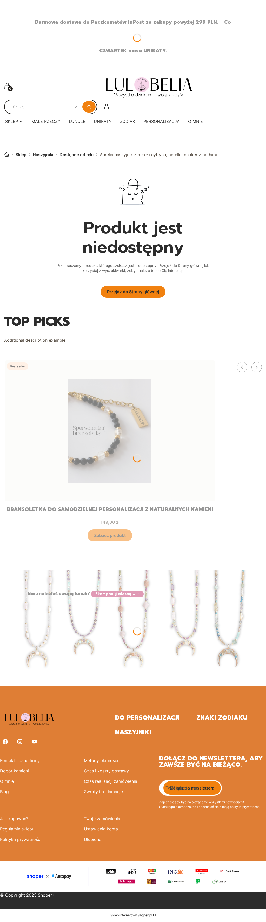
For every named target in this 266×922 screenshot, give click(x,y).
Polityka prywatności (20, 839)
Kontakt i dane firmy (20, 760)
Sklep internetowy (131, 915)
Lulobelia (6, 154)
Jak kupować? (14, 818)
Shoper (45, 895)
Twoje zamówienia (102, 818)
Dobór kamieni (14, 770)
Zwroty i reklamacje (103, 791)
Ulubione (92, 839)
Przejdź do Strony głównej (133, 291)
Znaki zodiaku (222, 718)
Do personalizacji (147, 718)
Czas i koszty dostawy (106, 770)
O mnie (7, 781)
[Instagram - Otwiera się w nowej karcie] (20, 741)
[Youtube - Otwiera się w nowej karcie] (34, 741)
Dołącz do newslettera (192, 788)
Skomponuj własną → (115, 594)
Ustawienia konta (101, 829)
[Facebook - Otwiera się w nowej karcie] (5, 741)
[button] (89, 107)
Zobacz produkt (110, 535)
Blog (4, 791)
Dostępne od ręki (76, 154)
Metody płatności (101, 760)
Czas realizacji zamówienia (110, 781)
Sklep (21, 154)
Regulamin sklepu (17, 829)
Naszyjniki (43, 154)
